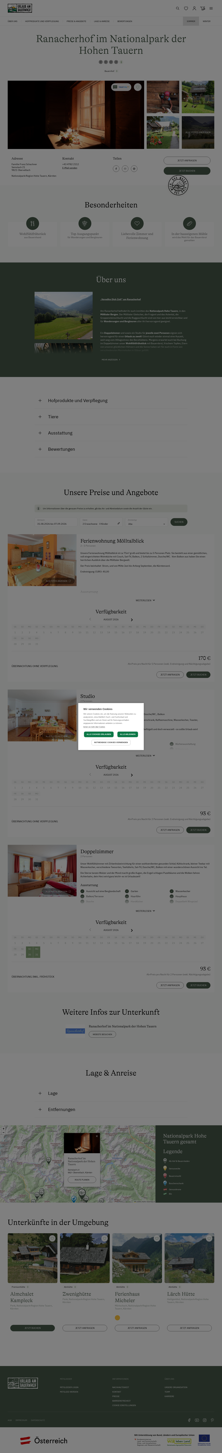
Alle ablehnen (127, 734)
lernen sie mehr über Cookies (94, 727)
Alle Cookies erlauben (99, 734)
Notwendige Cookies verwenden (111, 742)
